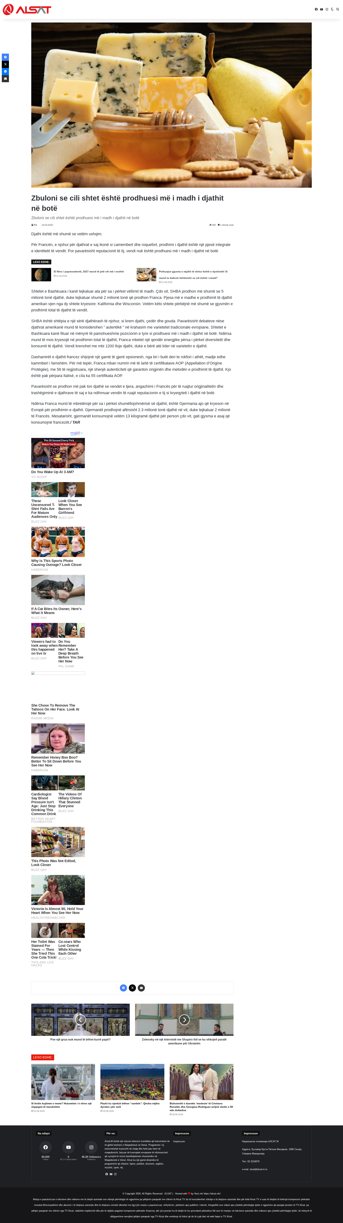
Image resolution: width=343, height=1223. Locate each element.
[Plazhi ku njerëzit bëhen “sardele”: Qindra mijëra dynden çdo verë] (132, 1082)
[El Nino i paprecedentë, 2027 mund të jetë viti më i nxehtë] (41, 274)
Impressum (179, 1141)
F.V (35, 225)
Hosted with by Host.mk (189, 1193)
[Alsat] (27, 9)
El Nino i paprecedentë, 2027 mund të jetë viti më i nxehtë (89, 271)
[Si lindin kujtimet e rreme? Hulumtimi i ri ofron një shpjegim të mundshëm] (63, 1082)
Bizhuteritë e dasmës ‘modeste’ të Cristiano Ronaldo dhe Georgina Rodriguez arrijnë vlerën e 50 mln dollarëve (201, 1107)
